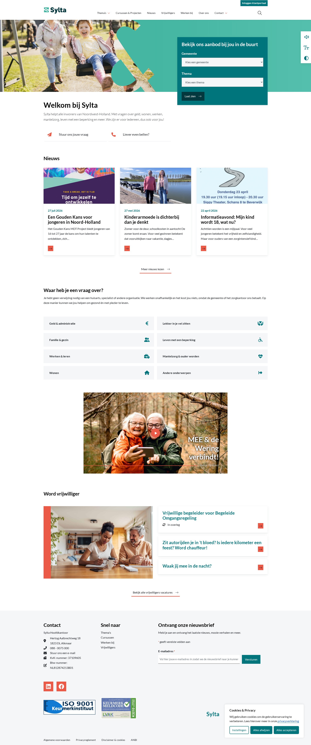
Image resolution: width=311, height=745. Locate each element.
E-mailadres (166, 651)
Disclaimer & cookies (113, 739)
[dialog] (264, 721)
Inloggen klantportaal (254, 3)
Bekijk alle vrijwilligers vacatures (153, 592)
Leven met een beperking (179, 340)
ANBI (134, 739)
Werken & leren (59, 356)
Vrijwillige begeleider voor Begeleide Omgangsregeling (199, 515)
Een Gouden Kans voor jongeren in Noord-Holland (74, 219)
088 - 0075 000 (59, 648)
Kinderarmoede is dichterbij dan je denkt (151, 219)
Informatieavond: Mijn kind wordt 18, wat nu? (227, 219)
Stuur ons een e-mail (62, 653)
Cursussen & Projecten (128, 12)
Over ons (204, 12)
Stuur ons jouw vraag (73, 134)
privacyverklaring (288, 721)
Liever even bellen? (136, 134)
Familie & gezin (58, 340)
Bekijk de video (209, 465)
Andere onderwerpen (177, 372)
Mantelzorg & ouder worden (181, 356)
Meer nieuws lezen (152, 269)
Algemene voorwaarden (57, 739)
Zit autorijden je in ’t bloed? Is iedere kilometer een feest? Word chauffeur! (212, 545)
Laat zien (190, 96)
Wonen (54, 372)
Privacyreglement (86, 739)
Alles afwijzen (261, 730)
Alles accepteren (286, 730)
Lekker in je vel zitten (176, 323)
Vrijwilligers (168, 12)
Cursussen (107, 637)
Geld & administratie (62, 323)
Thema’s (101, 12)
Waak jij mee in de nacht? (187, 565)
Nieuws (151, 12)
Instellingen (239, 730)
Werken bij (187, 12)
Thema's (106, 632)
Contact (219, 12)
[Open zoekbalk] (260, 13)
